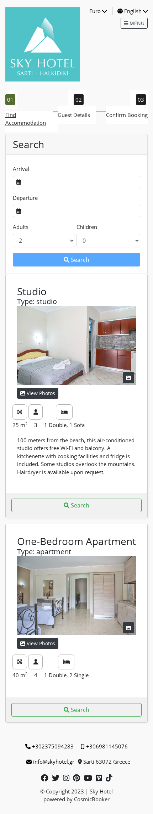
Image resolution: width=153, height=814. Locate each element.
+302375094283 (53, 746)
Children (86, 226)
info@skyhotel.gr (53, 761)
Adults (20, 226)
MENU (136, 23)
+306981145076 (107, 746)
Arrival (21, 168)
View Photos (41, 393)
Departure (25, 197)
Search (80, 260)
